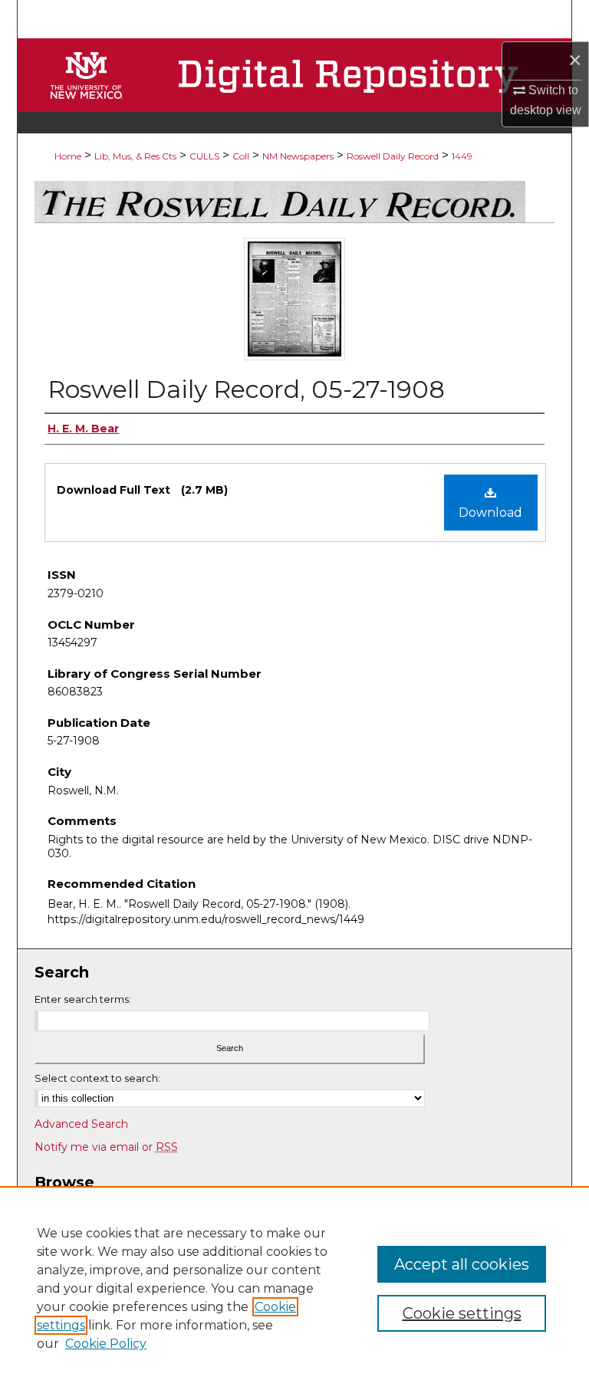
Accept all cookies (461, 1264)
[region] (294, 1288)
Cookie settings (462, 1313)
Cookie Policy (105, 1343)
